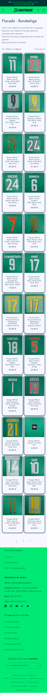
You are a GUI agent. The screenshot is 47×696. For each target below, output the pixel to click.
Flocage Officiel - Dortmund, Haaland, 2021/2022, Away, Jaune (34, 119)
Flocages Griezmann (13, 644)
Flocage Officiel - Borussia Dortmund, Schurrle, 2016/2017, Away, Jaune (12, 444)
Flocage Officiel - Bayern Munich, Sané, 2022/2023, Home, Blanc (34, 483)
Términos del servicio (17, 682)
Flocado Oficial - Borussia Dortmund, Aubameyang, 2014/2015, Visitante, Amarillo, (12, 322)
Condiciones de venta (19, 686)
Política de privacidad (35, 678)
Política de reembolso (18, 678)
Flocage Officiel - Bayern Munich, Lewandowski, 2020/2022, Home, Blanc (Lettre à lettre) (12, 281)
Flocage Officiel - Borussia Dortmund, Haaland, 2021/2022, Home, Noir (12, 120)
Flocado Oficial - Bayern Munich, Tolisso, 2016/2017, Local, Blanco (12, 200)
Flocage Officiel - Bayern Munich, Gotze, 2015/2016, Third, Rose (34, 403)
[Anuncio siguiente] (44, 3)
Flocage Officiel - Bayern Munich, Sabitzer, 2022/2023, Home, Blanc (12, 363)
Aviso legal (33, 686)
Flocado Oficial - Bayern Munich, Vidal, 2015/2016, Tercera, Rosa (34, 80)
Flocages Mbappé (12, 622)
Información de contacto (24, 690)
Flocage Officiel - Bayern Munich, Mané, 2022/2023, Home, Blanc (34, 280)
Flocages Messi (11, 633)
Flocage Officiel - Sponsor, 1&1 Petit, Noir (34, 443)
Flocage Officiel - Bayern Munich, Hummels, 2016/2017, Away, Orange (34, 363)
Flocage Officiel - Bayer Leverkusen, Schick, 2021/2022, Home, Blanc (12, 483)
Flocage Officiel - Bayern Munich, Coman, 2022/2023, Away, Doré (12, 522)
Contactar (9, 557)
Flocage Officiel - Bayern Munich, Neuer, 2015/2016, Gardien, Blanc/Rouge (12, 404)
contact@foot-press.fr (21, 583)
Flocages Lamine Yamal (14, 650)
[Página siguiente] (30, 541)
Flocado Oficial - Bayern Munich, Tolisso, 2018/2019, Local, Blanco (34, 160)
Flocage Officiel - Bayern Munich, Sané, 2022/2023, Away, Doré (34, 241)
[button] (3, 10)
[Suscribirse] (37, 666)
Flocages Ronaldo (12, 627)
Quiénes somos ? (11, 562)
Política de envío (33, 682)
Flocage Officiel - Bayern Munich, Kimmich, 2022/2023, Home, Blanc (34, 200)
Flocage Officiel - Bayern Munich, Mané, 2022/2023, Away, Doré (12, 160)
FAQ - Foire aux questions (15, 568)
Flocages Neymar (12, 638)
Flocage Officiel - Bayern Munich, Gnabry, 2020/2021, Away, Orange (12, 241)
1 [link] (16, 541)
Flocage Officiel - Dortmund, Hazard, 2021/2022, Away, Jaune (34, 522)
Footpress (21, 675)
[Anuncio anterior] (2, 3)
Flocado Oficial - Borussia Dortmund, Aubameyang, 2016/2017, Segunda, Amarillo (34, 322)
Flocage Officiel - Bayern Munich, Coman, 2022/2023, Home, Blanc (12, 80)
